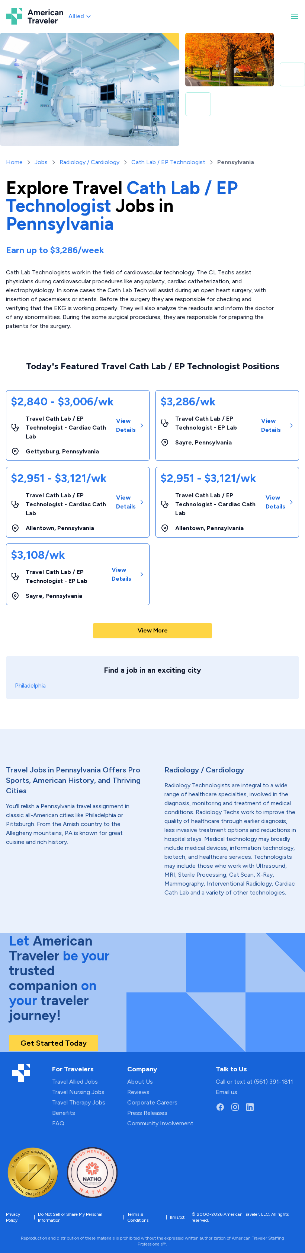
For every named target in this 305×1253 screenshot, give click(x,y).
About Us (140, 1081)
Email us (226, 1092)
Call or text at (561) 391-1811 (254, 1081)
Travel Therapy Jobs (78, 1102)
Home (14, 162)
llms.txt (177, 1217)
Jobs (41, 162)
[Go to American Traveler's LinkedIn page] (249, 1107)
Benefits (63, 1112)
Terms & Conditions (137, 1217)
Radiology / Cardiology (89, 162)
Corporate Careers (152, 1102)
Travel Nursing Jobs (78, 1092)
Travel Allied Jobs (75, 1081)
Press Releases (147, 1112)
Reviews (138, 1092)
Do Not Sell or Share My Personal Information (70, 1217)
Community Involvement (160, 1123)
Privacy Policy (13, 1217)
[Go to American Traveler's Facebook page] (220, 1107)
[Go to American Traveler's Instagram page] (235, 1107)
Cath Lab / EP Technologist (168, 162)
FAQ (58, 1123)
